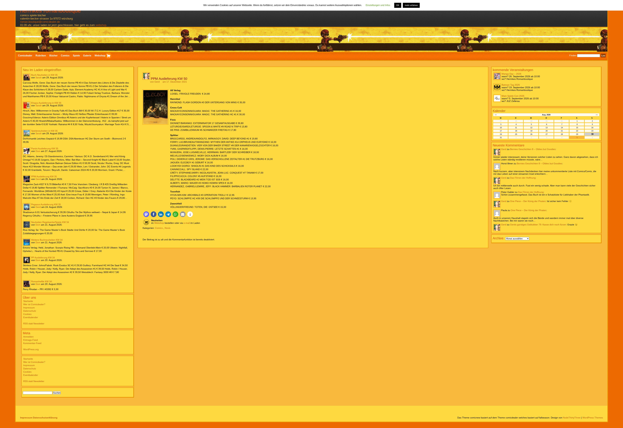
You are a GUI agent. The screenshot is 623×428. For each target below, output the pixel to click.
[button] (146, 214)
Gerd (38, 179)
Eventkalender (30, 317)
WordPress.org (31, 349)
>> (597, 115)
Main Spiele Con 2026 (513, 96)
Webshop (159, 223)
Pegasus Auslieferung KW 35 (46, 204)
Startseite (28, 301)
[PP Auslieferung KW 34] (26, 260)
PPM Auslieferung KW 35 (44, 176)
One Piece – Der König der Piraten (528, 201)
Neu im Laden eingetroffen (42, 70)
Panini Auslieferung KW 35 (44, 148)
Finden (572, 55)
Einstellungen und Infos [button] (378, 5)
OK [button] (397, 5)
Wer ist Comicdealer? (34, 304)
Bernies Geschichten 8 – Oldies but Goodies (533, 149)
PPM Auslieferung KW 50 (169, 78)
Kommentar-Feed (32, 343)
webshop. (101, 25)
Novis (167, 228)
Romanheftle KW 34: (41, 281)
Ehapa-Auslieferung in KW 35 (46, 103)
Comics (159, 228)
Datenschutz (29, 311)
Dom (38, 151)
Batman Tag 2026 (511, 85)
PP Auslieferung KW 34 (43, 257)
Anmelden (28, 336)
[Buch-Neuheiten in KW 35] (26, 77)
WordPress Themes (592, 417)
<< (496, 115)
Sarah (39, 77)
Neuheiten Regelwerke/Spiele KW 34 (50, 222)
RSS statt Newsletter (33, 323)
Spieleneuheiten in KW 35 (44, 131)
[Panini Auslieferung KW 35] (26, 151)
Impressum (29, 307)
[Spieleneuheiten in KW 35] (26, 133)
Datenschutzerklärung (45, 417)
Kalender (499, 111)
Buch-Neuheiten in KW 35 (44, 75)
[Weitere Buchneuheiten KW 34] (26, 242)
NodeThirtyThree (571, 417)
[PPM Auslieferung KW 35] (26, 179)
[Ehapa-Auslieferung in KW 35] (26, 105)
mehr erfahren (411, 5)
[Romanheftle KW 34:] (26, 284)
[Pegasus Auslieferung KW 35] (26, 207)
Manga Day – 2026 (511, 73)
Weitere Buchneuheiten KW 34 (47, 240)
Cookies (27, 314)
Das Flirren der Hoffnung (523, 177)
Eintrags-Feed (30, 340)
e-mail (186, 223)
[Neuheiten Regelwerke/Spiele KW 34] (26, 224)
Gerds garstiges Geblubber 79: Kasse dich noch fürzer (538, 224)
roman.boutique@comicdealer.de (40, 21)
